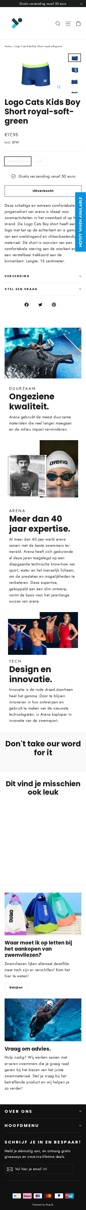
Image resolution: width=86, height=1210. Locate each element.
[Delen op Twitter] (43, 304)
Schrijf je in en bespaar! (43, 1142)
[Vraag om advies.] (43, 1019)
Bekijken (16, 987)
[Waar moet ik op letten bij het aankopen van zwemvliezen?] (43, 914)
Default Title (18, 161)
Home (8, 46)
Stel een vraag (21, 289)
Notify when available (80, 222)
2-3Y (40, 161)
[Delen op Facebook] (29, 304)
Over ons (19, 1111)
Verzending (17, 276)
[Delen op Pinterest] (56, 304)
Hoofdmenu (22, 1125)
